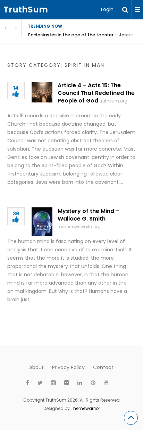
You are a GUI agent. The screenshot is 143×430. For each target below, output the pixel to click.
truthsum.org (113, 101)
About (36, 367)
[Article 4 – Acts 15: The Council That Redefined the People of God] (42, 92)
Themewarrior (85, 408)
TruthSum (25, 9)
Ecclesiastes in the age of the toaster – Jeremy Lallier (85, 35)
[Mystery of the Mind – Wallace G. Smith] (42, 221)
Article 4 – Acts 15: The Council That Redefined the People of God (96, 93)
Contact (103, 367)
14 (15, 88)
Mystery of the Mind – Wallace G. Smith (88, 215)
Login (107, 9)
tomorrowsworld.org (79, 227)
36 (16, 214)
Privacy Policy (68, 367)
